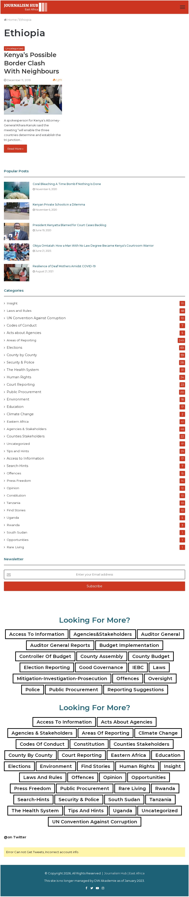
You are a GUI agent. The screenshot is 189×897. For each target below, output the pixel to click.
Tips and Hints (18, 451)
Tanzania (13, 503)
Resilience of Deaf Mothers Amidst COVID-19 (64, 266)
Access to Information (25, 458)
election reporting (47, 667)
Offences (14, 473)
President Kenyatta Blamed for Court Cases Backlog (69, 225)
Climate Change (20, 414)
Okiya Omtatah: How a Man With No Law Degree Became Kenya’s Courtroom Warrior (93, 245)
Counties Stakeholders (25, 436)
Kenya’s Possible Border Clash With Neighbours (31, 63)
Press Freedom (19, 480)
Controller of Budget (45, 656)
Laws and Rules (19, 310)
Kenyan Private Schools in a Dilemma (59, 204)
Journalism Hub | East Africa (124, 873)
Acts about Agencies (24, 333)
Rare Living (15, 547)
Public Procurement (24, 392)
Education (15, 407)
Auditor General (160, 634)
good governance (101, 667)
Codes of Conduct (22, 325)
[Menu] (182, 7)
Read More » (15, 148)
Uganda (13, 517)
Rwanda (13, 525)
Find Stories (16, 510)
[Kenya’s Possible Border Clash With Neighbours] (33, 100)
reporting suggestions (135, 689)
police (32, 689)
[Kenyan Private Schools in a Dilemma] (16, 211)
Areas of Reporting (21, 340)
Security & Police (20, 362)
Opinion (13, 488)
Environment (18, 399)
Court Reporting (21, 384)
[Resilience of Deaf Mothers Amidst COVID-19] (16, 272)
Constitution (16, 495)
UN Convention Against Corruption (36, 318)
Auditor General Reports (60, 645)
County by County (22, 355)
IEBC (138, 667)
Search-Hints (17, 466)
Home (12, 19)
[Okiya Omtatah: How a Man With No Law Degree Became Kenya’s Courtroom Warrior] (16, 252)
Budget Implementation (129, 645)
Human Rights (19, 377)
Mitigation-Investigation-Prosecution (62, 678)
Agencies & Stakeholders (26, 429)
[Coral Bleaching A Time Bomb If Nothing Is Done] (16, 190)
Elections (14, 347)
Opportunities (17, 540)
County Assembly (101, 656)
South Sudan (17, 532)
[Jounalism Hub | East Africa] (26, 7)
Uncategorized (14, 48)
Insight (12, 303)
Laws (159, 667)
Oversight (160, 678)
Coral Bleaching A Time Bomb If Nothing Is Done (67, 184)
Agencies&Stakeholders (103, 634)
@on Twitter (15, 837)
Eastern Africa (18, 421)
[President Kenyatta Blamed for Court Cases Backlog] (16, 231)
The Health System (23, 370)
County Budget (151, 656)
